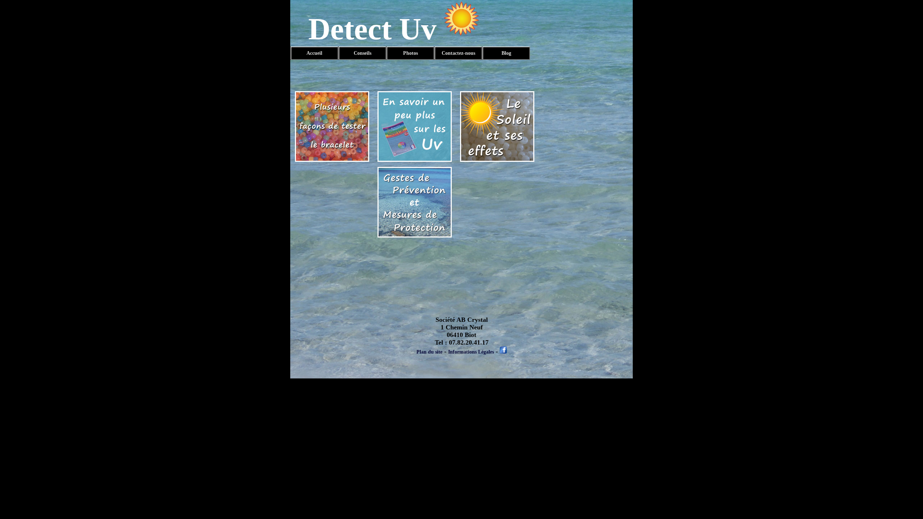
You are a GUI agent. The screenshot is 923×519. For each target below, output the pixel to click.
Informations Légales (471, 352)
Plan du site (429, 352)
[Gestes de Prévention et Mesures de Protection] (414, 236)
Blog (506, 53)
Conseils (362, 53)
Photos (410, 53)
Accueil (314, 53)
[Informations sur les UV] (414, 160)
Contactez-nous (458, 53)
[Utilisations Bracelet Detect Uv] (332, 160)
